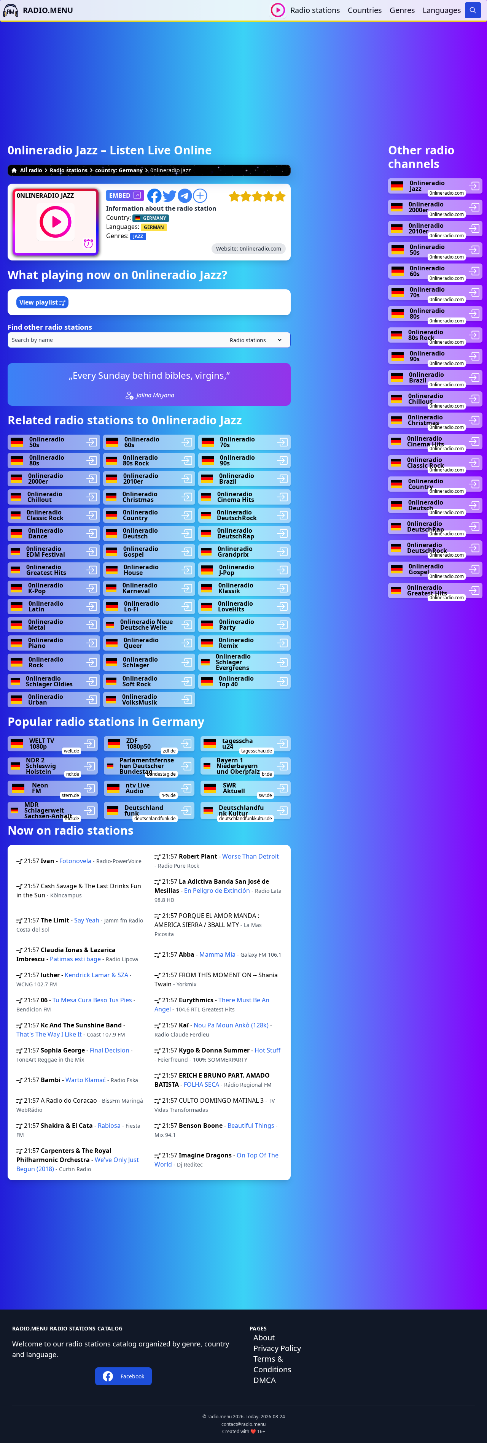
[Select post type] (254, 340)
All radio (31, 170)
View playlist (39, 302)
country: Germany (119, 170)
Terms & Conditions (272, 1364)
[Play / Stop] (277, 10)
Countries (365, 10)
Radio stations (315, 10)
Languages (442, 10)
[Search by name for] (149, 340)
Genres (402, 10)
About (264, 1337)
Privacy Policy (277, 1348)
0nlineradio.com (260, 248)
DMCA (264, 1380)
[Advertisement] (243, 75)
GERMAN (154, 227)
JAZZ (138, 236)
